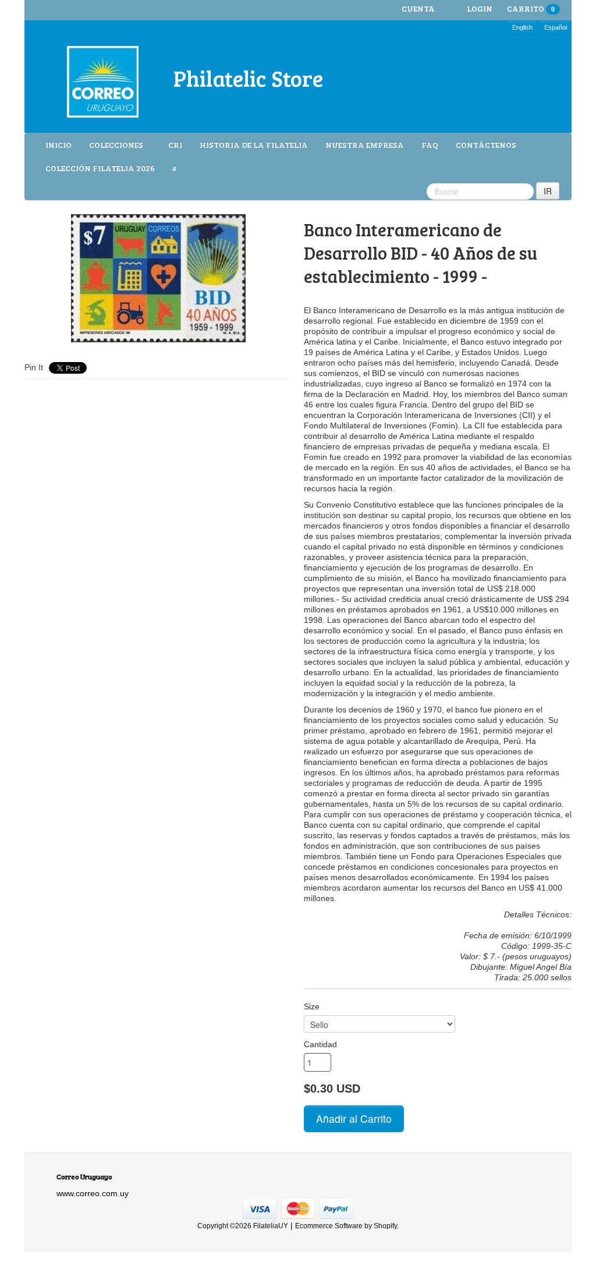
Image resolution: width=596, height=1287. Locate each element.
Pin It (33, 367)
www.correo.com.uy (92, 1193)
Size (312, 1006)
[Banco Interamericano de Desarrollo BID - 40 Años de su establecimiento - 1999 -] (158, 278)
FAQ (429, 144)
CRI (175, 144)
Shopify (385, 1226)
